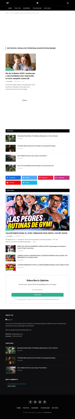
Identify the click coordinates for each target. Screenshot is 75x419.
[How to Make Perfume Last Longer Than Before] (11, 158)
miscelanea (9, 69)
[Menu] (7, 3)
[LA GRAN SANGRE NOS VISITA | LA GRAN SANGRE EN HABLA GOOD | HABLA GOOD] (11, 267)
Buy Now (47, 8)
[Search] (68, 3)
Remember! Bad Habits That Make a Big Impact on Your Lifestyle (37, 136)
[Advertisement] (37, 30)
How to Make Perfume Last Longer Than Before (32, 156)
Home (10, 8)
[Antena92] (37, 3)
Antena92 (9, 81)
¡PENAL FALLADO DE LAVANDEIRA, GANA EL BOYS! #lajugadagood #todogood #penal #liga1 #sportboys (41, 247)
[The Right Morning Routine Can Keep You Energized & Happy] (11, 148)
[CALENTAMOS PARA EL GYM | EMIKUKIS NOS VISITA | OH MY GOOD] (38, 212)
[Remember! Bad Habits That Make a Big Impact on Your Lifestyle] (11, 138)
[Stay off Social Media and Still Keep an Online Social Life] (11, 168)
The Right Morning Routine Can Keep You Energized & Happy (36, 146)
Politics (18, 8)
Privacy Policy (48, 299)
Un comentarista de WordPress (16, 384)
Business (26, 8)
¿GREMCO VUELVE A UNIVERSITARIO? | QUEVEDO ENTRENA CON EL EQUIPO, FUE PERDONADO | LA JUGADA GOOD (42, 256)
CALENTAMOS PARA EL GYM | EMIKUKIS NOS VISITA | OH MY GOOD (36, 233)
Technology (37, 8)
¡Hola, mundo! (11, 386)
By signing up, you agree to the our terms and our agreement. (38, 299)
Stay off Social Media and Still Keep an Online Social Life (35, 165)
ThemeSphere (48, 412)
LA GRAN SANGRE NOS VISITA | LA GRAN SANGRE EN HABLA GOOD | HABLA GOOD (43, 265)
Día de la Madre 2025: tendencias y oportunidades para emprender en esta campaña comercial (20, 75)
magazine (9, 229)
